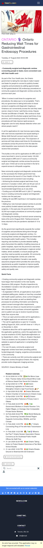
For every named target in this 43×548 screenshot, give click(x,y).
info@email (23, 536)
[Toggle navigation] (38, 3)
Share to (7, 62)
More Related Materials (14, 457)
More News (9, 464)
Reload (27, 545)
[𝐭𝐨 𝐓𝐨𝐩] (4, 472)
